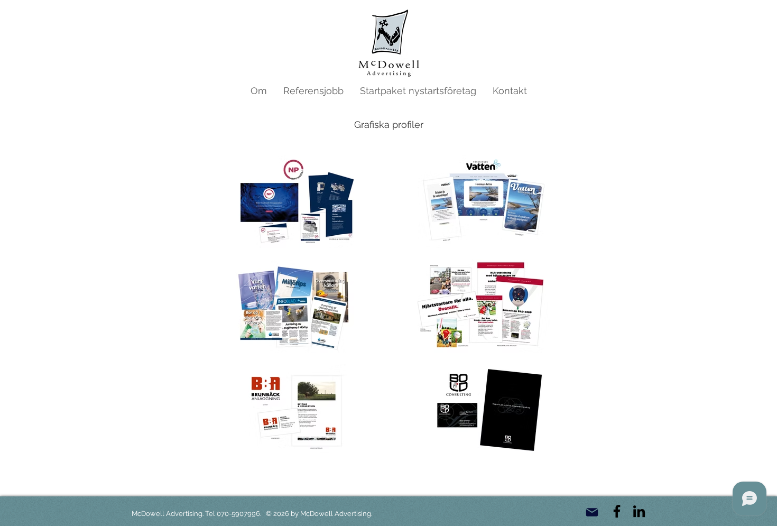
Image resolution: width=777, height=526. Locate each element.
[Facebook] (616, 511)
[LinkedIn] (639, 511)
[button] (313, 90)
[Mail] (592, 512)
